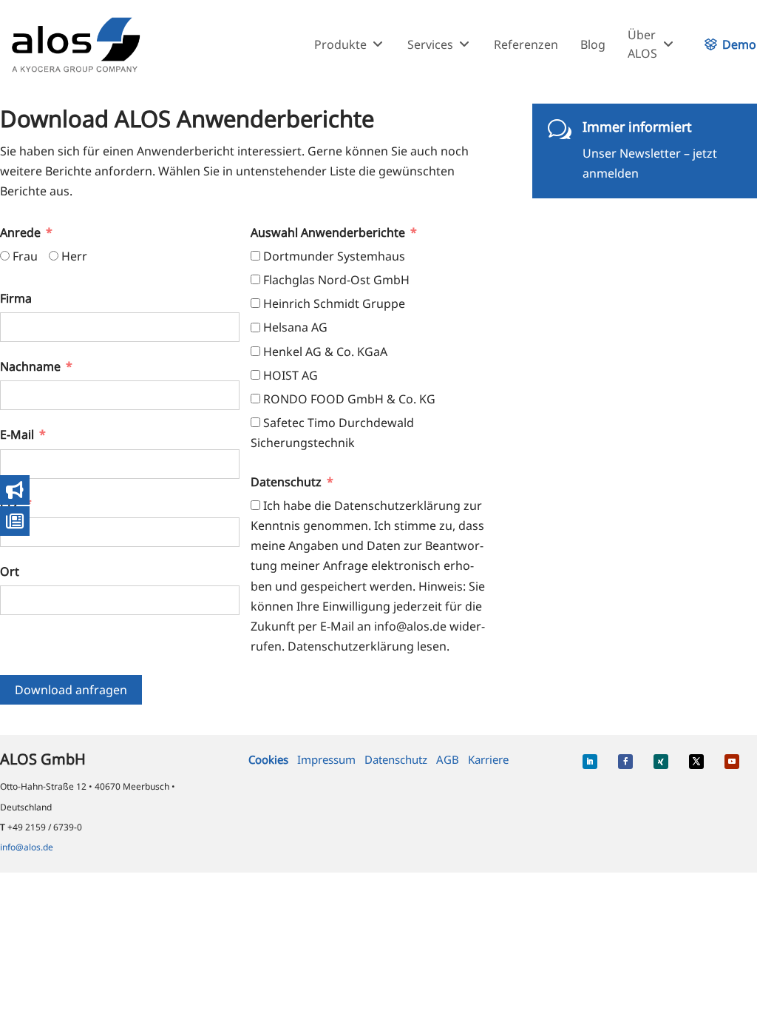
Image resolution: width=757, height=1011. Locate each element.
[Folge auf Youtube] (731, 761)
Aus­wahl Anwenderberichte (328, 232)
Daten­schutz (286, 482)
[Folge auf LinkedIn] (590, 761)
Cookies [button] (268, 759)
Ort (9, 571)
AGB (447, 759)
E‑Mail (17, 434)
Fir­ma (16, 298)
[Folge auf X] (696, 761)
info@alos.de (26, 847)
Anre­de (20, 232)
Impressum (326, 759)
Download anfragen (71, 690)
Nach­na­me (30, 366)
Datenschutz (395, 759)
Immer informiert (637, 126)
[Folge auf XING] (661, 761)
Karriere (488, 759)
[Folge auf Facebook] (625, 761)
